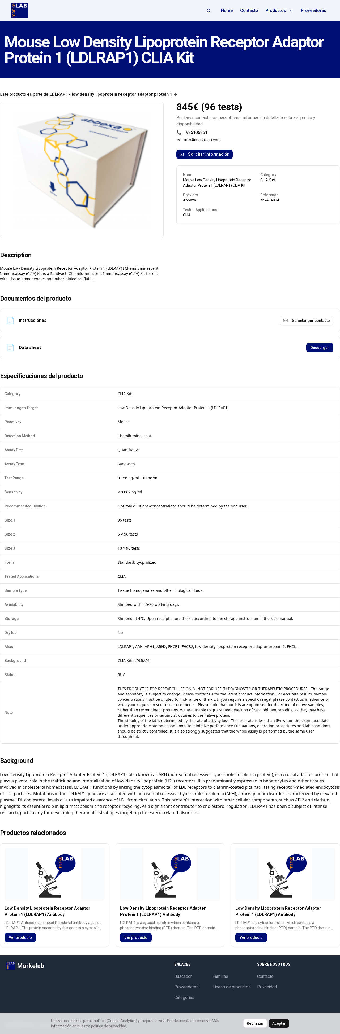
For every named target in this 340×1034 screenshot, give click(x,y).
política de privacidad (108, 1026)
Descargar (320, 347)
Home (227, 10)
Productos (276, 10)
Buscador (183, 976)
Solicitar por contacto (311, 320)
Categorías (184, 997)
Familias (220, 976)
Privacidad (267, 986)
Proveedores (313, 10)
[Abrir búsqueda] (209, 10)
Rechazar (255, 1023)
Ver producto (20, 937)
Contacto (249, 10)
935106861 (196, 132)
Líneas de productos (231, 986)
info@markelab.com (202, 139)
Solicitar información (209, 154)
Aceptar (279, 1023)
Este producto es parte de (86, 94)
